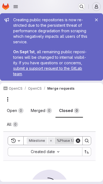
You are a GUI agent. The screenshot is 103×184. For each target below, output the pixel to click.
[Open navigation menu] (15, 6)
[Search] (86, 140)
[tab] (15, 111)
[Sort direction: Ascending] (86, 151)
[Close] (96, 20)
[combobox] (45, 151)
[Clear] (78, 140)
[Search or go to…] (81, 6)
